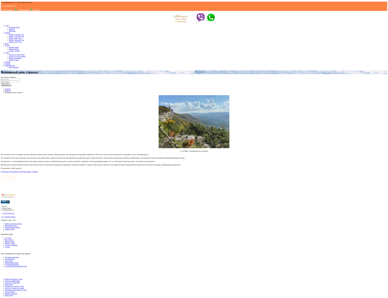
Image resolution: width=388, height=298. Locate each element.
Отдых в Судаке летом (16, 54)
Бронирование (10, 65)
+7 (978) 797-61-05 (7, 10)
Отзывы (7, 64)
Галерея (7, 62)
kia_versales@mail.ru (8, 6)
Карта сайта (9, 295)
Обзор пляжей (14, 49)
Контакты (36, 10)
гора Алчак (9, 261)
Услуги (7, 45)
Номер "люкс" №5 (15, 42)
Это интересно (10, 292)
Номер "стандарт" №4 (16, 40)
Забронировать (6, 85)
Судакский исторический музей (16, 266)
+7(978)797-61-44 (23, 10)
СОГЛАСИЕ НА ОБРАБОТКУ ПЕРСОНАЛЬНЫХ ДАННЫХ (19, 172)
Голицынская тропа (11, 263)
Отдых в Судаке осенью (17, 56)
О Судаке (8, 238)
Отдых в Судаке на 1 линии (14, 288)
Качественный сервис (12, 227)
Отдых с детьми (14, 51)
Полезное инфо (14, 27)
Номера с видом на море (13, 224)
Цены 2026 (8, 284)
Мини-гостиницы (15, 58)
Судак (7, 53)
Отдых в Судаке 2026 (12, 283)
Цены (7, 44)
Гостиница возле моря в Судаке (16, 290)
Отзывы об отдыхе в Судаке (14, 286)
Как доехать (9, 240)
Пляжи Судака (10, 243)
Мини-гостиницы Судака (13, 279)
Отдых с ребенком (11, 245)
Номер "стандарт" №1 (16, 34)
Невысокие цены (11, 225)
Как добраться (14, 67)
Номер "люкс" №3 (15, 38)
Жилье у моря (9, 241)
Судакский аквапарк (12, 264)
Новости (12, 29)
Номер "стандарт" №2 (16, 36)
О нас (7, 25)
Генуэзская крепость (12, 257)
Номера (7, 33)
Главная (7, 89)
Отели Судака (13, 60)
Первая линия (13, 47)
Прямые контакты (11, 293)
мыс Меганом (9, 259)
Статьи (7, 247)
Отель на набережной (12, 281)
